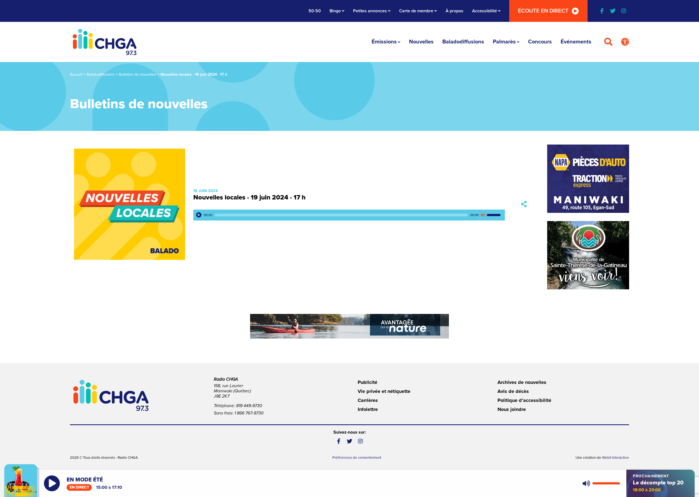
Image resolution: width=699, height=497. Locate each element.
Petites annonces (370, 11)
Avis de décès (513, 391)
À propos (454, 11)
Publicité (367, 382)
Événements (576, 42)
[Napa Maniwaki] (588, 179)
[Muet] (483, 215)
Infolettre (368, 409)
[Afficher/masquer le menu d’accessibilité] (625, 42)
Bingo (335, 11)
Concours (540, 42)
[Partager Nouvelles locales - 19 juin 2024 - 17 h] (524, 204)
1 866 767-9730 (249, 413)
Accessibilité (484, 11)
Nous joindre (511, 409)
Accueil (76, 74)
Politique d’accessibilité (524, 400)
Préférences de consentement (356, 457)
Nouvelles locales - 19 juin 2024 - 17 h (249, 197)
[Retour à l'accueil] (104, 42)
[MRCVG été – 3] (349, 326)
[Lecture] (199, 215)
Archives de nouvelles (521, 382)
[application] (349, 215)
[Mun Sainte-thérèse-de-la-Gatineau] (588, 255)
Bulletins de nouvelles (137, 74)
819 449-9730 (249, 405)
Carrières (368, 400)
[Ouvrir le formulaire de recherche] (608, 42)
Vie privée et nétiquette (384, 391)
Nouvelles (421, 42)
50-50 (315, 11)
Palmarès (504, 42)
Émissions (384, 42)
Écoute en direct (543, 11)
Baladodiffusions (463, 42)
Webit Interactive (615, 457)
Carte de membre (416, 11)
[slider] (494, 215)
